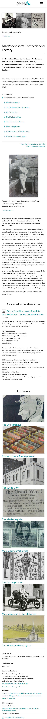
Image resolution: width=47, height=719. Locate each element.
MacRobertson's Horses (15, 122)
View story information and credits (33, 144)
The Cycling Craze (13, 127)
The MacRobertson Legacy (16, 136)
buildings (10, 696)
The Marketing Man (13, 117)
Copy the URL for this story (14, 718)
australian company (20, 696)
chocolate (5, 693)
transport (5, 698)
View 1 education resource (35, 147)
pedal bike (12, 698)
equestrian (31, 696)
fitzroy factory (13, 693)
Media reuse (7, 36)
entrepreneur (37, 693)
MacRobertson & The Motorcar (18, 131)
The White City (12, 112)
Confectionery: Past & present (17, 107)
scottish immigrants (25, 693)
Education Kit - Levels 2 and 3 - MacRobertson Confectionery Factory (23, 313)
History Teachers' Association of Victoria (15, 683)
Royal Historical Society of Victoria (13, 687)
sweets (4, 696)
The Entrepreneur (13, 102)
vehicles (38, 696)
